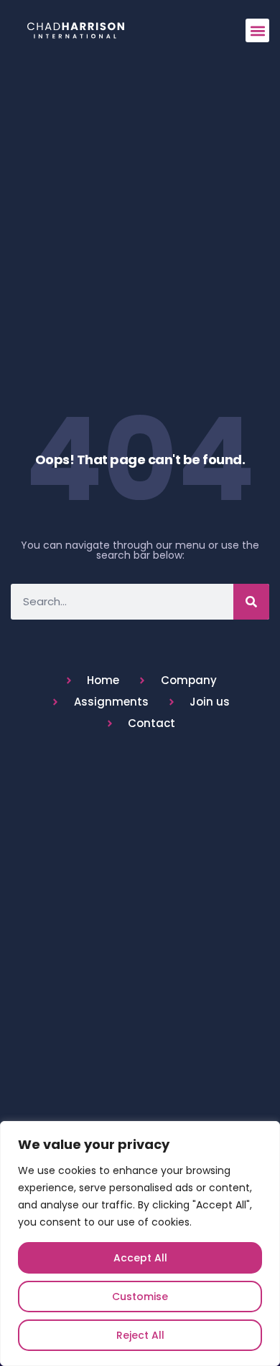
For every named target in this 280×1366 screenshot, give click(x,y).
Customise (140, 1296)
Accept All (140, 1258)
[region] (140, 1243)
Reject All (140, 1335)
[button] (257, 30)
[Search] (251, 602)
